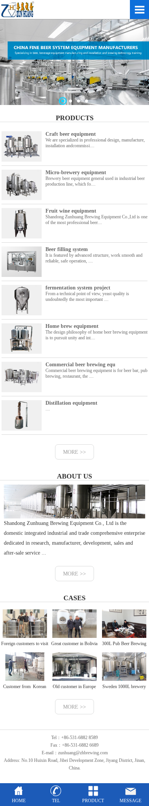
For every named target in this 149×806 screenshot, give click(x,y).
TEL (56, 800)
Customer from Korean (24, 686)
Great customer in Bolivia (74, 643)
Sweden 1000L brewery (124, 686)
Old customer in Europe (74, 686)
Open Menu (139, 9)
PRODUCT (93, 800)
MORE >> (74, 452)
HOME (19, 800)
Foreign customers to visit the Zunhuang (24, 649)
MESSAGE (130, 800)
